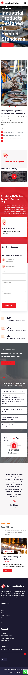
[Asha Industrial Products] (10, 3)
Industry (11, 551)
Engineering (6, 551)
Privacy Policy (11, 672)
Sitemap (18, 672)
